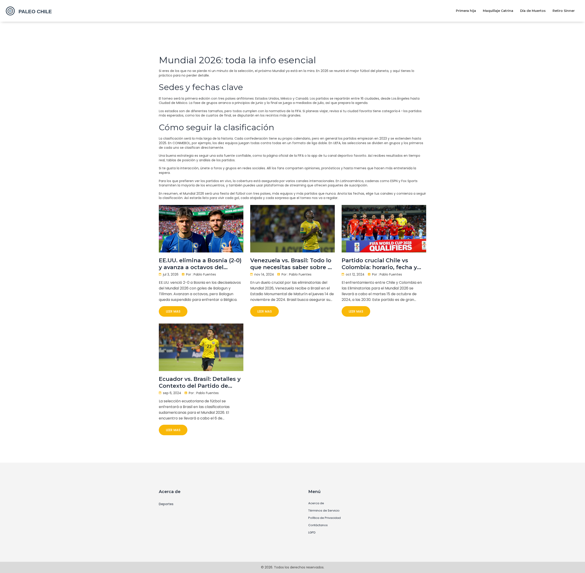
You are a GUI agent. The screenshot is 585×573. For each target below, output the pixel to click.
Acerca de (316, 503)
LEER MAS (173, 311)
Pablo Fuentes (205, 274)
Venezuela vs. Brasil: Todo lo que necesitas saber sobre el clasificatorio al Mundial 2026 (292, 264)
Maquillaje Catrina (498, 11)
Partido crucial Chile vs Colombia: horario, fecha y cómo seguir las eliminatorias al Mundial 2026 (379, 264)
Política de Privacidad (324, 518)
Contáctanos (318, 525)
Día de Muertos (533, 11)
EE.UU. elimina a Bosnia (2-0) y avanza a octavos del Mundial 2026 (200, 264)
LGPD (312, 532)
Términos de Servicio (324, 510)
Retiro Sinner (564, 11)
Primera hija (466, 11)
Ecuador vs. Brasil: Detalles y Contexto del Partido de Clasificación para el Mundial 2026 (200, 382)
